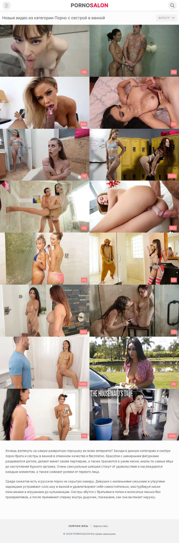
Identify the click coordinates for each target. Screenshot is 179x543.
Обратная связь (78, 526)
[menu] (6, 5)
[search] (172, 5)
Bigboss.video (100, 526)
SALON (89, 5)
